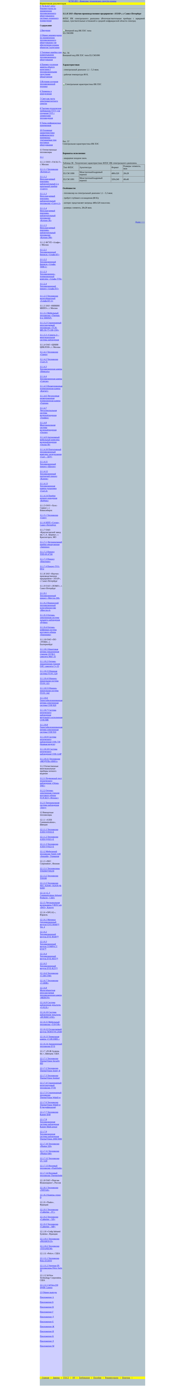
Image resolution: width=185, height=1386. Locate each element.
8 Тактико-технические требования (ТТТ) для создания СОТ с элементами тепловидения (50, 113)
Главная (45, 1378)
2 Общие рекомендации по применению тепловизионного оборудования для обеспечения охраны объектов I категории (51, 41)
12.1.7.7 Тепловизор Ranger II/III (49, 1113)
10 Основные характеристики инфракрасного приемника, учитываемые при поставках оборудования (48, 137)
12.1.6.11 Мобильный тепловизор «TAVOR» (50, 1023)
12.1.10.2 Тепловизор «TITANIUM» (49, 1247)
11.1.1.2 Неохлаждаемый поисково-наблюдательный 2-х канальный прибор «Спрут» (49, 182)
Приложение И (47, 1331)
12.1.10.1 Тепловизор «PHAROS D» (49, 1240)
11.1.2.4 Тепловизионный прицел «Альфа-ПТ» (49, 286)
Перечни (126, 1378)
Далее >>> (140, 222)
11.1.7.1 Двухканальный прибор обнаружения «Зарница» (51, 544)
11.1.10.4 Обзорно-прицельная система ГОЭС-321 (49, 680)
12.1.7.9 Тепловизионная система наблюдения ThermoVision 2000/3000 (51, 1135)
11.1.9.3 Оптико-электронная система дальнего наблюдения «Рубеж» (50, 619)
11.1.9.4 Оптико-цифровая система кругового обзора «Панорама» (48, 631)
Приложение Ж (47, 1326)
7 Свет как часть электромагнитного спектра (49, 101)
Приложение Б (46, 1302)
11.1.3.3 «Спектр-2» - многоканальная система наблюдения (49, 337)
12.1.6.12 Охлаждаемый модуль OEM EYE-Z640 (51, 1030)
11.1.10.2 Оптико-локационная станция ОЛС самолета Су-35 (50, 663)
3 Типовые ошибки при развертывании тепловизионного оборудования (51, 56)
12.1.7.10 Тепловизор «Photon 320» (49, 1145)
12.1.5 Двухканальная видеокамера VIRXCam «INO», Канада (51, 905)
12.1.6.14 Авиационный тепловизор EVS (51, 1045)
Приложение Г (46, 1312)
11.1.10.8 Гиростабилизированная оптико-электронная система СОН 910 (51, 728)
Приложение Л (47, 1341)
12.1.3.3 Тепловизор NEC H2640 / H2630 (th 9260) (50, 885)
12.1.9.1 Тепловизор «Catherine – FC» (49, 1210)
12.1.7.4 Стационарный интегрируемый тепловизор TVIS (50, 1085)
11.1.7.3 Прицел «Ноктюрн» (47, 560)
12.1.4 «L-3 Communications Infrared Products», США (51, 895)
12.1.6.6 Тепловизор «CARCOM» (49, 974)
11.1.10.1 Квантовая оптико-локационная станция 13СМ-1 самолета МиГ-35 (49, 653)
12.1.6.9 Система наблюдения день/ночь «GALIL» (50, 1005)
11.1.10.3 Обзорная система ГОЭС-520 (48, 672)
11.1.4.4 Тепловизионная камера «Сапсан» (51, 378)
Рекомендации (111, 1378)
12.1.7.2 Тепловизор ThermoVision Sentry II (50, 1069)
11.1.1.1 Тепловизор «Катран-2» (49, 170)
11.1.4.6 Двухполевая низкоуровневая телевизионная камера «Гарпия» (50, 399)
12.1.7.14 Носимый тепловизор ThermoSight (51, 1174)
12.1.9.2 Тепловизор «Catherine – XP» (49, 1218)
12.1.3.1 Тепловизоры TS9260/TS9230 (50, 869)
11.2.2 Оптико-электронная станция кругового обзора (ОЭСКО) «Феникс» (49, 794)
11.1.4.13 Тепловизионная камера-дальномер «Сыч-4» (48, 487)
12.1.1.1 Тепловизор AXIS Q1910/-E (49, 830)
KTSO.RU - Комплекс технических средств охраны (92, 1)
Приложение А (47, 1297)
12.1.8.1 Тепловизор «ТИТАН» (49, 1188)
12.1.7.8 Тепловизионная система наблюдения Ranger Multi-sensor (49, 1123)
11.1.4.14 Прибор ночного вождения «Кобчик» (48, 498)
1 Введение (45, 30)
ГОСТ (66, 1378)
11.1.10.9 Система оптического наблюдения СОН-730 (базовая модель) (50, 740)
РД (74, 1378)
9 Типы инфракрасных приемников (50, 124)
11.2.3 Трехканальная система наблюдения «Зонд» (49, 805)
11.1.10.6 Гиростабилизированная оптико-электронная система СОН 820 (51, 701)
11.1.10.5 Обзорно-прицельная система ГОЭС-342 (49, 690)
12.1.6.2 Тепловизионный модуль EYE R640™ (49, 934)
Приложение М (47, 1346)
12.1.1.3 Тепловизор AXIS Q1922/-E (49, 845)
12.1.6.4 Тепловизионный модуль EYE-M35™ (49, 956)
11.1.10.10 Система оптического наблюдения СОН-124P (50, 751)
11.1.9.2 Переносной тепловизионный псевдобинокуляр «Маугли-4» (49, 606)
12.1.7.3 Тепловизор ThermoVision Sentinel (50, 1076)
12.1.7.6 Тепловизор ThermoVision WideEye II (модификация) (50, 1104)
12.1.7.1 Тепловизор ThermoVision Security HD (50, 1061)
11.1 (41, 157)
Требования (84, 1378)
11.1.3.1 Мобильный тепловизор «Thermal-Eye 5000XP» (50, 315)
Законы (56, 1378)
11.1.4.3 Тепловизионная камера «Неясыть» (51, 369)
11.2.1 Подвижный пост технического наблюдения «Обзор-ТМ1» (51, 782)
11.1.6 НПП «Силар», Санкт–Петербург (50, 523)
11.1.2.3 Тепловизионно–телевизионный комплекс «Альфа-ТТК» (51, 275)
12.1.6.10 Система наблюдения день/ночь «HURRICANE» (50, 1014)
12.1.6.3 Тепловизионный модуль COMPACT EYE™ (48, 945)
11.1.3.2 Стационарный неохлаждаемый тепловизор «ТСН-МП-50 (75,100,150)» (50, 326)
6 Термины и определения (46, 92)
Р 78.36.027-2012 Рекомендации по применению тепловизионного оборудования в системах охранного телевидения (49, 13)
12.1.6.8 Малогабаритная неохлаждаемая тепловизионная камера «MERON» (51, 993)
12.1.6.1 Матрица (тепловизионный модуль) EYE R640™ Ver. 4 (49, 923)
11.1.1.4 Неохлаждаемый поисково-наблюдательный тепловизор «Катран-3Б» (48, 214)
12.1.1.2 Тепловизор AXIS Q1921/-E (49, 838)
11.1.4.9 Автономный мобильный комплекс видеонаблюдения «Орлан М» (50, 441)
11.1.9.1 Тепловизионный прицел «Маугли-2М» (50, 595)
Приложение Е (47, 1321)
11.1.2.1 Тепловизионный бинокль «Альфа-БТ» (49, 252)
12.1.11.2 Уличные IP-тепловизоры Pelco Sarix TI (51, 1268)
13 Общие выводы (48, 1292)
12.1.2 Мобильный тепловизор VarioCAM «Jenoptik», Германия (50, 853)
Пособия (97, 1378)
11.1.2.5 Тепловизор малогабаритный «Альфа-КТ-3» (49, 298)
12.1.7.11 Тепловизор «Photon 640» (49, 1152)
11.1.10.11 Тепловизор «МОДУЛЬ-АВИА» (50, 760)
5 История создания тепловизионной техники (49, 84)
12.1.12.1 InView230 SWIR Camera (49, 1286)
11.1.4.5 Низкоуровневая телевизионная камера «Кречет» (51, 388)
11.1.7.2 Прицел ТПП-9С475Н (47, 553)
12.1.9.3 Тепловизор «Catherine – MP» (49, 1225)
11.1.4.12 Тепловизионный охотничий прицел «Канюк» (48, 475)
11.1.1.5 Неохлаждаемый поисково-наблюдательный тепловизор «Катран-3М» (48, 231)
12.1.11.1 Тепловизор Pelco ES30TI (49, 1259)
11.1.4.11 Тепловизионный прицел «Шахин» (48, 464)
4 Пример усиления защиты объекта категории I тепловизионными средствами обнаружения (49, 70)
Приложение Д (47, 1317)
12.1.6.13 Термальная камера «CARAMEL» (50, 1037)
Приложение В (47, 1307)
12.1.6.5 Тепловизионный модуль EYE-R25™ (49, 966)
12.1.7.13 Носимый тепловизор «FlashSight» (51, 1167)
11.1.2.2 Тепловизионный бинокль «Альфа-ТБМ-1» (48, 263)
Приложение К (47, 1336)
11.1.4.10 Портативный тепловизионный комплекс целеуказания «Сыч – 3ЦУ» (50, 453)
